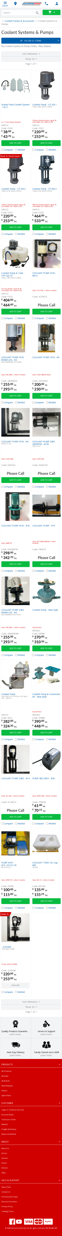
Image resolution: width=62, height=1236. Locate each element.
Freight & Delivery (9, 1129)
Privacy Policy (7, 1206)
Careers (5, 1158)
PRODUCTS (7, 1064)
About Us (5, 1148)
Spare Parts (6, 1095)
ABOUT (5, 1141)
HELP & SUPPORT (10, 1180)
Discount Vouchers (9, 1201)
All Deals (5, 1076)
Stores (4, 1153)
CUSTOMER (7, 1103)
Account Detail (7, 1114)
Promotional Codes (10, 1197)
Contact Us (6, 1192)
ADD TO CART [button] (15, 143)
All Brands (6, 1081)
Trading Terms (7, 1211)
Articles (5, 1168)
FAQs (4, 1173)
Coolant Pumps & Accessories (19, 20)
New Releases (7, 1086)
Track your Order (9, 1119)
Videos (4, 1090)
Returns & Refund (9, 1134)
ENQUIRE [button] (16, 985)
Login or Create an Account (13, 1110)
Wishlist (5, 1124)
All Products (6, 1071)
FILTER (32, 40)
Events (4, 1163)
